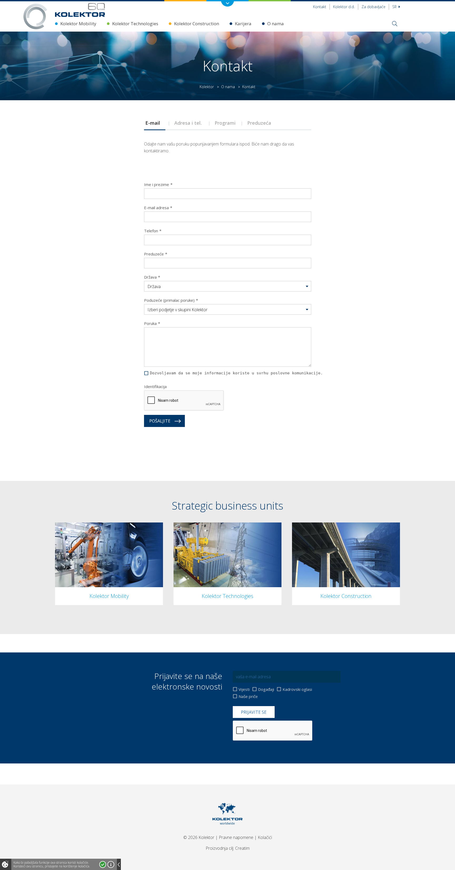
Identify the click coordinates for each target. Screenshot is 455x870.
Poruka (152, 323)
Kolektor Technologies (135, 24)
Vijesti (244, 689)
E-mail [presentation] (154, 123)
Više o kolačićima (110, 864)
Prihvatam (102, 864)
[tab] (154, 123)
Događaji (266, 689)
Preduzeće (155, 254)
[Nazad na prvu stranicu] (80, 10)
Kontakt (319, 6)
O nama (275, 24)
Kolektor (207, 86)
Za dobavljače (373, 6)
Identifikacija (155, 386)
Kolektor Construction (196, 24)
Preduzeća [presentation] (261, 123)
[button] (227, 286)
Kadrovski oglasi (297, 689)
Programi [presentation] (226, 123)
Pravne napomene (236, 837)
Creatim (242, 848)
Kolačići (265, 837)
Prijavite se (253, 712)
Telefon (152, 230)
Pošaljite (159, 421)
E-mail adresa (158, 207)
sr (395, 6)
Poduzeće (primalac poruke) (171, 300)
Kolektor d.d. (344, 6)
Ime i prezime (158, 184)
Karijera (243, 24)
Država (152, 277)
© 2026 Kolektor (198, 837)
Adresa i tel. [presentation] (189, 123)
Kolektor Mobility (78, 24)
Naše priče (248, 696)
